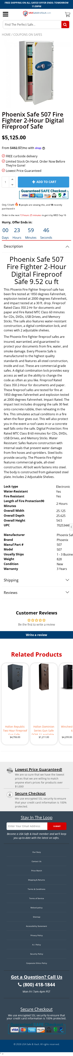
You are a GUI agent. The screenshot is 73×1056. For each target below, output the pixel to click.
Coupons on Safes (27, 34)
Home (6, 34)
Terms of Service (36, 898)
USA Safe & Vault (30, 1044)
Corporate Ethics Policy (36, 963)
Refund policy (36, 907)
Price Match (36, 870)
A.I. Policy (36, 944)
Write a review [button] (36, 635)
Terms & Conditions (36, 889)
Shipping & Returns (36, 879)
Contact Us (36, 861)
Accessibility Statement (36, 926)
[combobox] (36, 24)
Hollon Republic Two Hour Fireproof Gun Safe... (15, 730)
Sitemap (36, 917)
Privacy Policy (37, 935)
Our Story (36, 852)
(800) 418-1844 (39, 984)
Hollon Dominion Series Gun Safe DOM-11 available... (44, 730)
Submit (57, 826)
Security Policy (36, 954)
